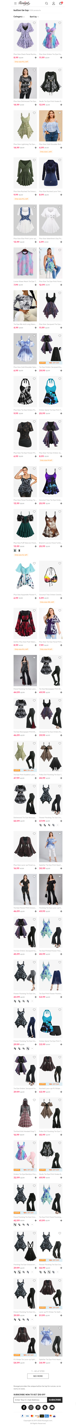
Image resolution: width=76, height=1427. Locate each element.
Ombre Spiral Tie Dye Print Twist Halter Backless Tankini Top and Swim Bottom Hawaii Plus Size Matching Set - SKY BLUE (50, 1041)
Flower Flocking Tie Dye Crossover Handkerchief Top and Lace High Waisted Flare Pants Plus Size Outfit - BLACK (50, 818)
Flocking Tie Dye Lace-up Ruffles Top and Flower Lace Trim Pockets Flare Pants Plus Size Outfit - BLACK (50, 908)
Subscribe (55, 1399)
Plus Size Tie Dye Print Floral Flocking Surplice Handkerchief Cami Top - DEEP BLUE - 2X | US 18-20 (50, 281)
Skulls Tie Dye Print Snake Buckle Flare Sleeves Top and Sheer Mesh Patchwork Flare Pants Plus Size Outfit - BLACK (50, 1174)
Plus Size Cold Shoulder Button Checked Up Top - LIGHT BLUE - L (50, 144)
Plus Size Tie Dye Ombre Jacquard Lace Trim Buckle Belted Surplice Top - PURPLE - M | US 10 (50, 453)
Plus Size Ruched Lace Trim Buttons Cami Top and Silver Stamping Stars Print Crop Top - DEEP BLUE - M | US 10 (50, 191)
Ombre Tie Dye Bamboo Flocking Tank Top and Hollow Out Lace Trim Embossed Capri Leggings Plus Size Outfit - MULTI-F (25, 1174)
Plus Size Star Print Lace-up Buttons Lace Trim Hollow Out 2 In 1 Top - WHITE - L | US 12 (25, 239)
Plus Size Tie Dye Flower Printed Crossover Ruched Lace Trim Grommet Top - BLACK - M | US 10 (25, 453)
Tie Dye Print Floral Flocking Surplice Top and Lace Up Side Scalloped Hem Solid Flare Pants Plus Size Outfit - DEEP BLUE (50, 1217)
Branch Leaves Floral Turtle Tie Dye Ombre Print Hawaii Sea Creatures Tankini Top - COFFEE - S (50, 543)
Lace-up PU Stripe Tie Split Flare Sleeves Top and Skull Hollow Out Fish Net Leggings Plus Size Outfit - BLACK (50, 1312)
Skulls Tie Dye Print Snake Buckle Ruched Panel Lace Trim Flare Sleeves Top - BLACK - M (50, 101)
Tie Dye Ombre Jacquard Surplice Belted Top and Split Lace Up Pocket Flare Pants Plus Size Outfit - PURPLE (25, 951)
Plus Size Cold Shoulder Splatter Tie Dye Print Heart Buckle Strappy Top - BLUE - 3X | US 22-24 (25, 367)
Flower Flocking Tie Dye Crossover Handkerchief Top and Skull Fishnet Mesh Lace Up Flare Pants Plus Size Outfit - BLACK (50, 1265)
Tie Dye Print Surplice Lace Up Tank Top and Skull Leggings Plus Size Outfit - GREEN (25, 775)
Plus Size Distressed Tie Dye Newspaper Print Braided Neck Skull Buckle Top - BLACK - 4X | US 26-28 (25, 101)
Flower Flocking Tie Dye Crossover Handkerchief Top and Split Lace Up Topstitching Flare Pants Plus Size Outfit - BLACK (25, 1312)
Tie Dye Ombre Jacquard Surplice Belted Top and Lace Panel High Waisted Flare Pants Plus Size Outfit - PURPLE (25, 1088)
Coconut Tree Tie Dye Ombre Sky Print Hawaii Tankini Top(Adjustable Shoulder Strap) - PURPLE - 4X (50, 500)
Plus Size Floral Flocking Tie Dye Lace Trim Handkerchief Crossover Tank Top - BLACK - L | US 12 (25, 500)
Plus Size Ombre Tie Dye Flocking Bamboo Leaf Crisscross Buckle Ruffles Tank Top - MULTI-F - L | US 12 (50, 54)
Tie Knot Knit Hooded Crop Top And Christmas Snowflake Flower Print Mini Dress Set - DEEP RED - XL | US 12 (25, 1131)
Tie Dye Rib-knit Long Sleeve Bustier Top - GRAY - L (25, 324)
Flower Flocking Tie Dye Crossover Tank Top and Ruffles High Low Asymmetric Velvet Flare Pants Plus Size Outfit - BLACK (25, 1041)
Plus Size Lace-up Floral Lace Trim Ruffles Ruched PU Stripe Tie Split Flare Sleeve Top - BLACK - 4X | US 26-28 (25, 865)
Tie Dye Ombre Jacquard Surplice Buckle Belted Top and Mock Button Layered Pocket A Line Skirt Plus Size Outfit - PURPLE (50, 367)
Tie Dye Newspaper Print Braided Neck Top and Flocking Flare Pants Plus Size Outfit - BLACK (25, 732)
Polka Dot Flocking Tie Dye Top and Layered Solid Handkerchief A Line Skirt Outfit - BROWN (50, 775)
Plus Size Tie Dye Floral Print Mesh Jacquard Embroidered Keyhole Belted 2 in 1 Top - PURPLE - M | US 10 (50, 642)
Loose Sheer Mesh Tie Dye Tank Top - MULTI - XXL (25, 281)
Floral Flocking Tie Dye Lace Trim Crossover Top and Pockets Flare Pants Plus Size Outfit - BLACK (25, 689)
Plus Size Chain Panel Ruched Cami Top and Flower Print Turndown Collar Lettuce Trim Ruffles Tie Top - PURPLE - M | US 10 (25, 54)
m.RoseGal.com (26, 3)
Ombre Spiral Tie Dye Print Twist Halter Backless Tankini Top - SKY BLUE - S (50, 410)
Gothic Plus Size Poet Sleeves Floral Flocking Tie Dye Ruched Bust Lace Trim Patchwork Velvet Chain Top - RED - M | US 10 (25, 642)
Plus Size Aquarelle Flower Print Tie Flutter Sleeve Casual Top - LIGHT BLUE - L (25, 595)
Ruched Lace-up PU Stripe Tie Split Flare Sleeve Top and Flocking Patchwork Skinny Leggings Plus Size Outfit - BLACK (50, 1088)
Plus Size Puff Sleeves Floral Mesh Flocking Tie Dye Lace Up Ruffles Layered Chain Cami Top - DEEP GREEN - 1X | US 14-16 (25, 543)
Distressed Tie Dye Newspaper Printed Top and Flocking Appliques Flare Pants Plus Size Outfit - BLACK (25, 818)
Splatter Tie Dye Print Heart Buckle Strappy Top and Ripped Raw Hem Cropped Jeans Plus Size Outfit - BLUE (50, 865)
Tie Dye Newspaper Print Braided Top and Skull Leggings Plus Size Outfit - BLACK (50, 689)
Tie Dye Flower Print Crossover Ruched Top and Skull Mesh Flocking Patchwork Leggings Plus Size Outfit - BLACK (25, 908)
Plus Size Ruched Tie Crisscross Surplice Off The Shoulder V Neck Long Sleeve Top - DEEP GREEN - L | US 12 (25, 191)
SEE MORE (38, 1376)
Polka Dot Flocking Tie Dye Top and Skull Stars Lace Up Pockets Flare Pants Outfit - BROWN (50, 1131)
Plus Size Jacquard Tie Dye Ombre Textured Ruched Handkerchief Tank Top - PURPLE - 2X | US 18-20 (50, 324)
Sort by (33, 16)
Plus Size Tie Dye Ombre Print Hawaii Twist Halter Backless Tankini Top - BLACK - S (25, 410)
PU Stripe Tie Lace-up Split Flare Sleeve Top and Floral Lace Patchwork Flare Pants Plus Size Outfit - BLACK (25, 1359)
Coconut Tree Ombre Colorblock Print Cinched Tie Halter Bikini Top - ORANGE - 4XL (50, 595)
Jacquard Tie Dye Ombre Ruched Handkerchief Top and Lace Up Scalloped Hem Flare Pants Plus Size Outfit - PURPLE (50, 732)
